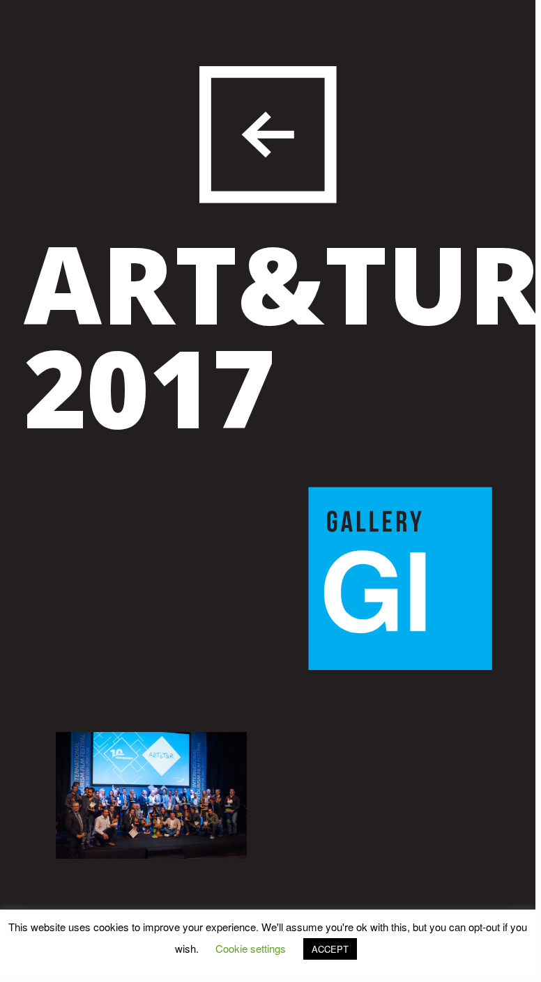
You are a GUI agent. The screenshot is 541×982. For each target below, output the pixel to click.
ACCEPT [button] (330, 949)
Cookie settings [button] (250, 948)
